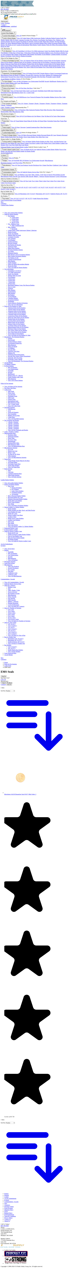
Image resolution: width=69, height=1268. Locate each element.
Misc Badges (15, 54)
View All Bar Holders (14, 651)
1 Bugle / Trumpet (28, 103)
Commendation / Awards (7, 169)
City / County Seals (28, 92)
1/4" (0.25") (41, 187)
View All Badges (13, 560)
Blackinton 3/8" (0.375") (43, 194)
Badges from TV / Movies (15, 375)
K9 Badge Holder (30, 151)
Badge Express (55, 38)
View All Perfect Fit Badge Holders (18, 505)
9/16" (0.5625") (11, 189)
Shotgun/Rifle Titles (6, 111)
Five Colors (57, 181)
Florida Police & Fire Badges (35, 64)
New (2, 202)
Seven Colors (12, 617)
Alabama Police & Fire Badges (34, 60)
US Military (22, 75)
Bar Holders (6, 198)
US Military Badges (15, 79)
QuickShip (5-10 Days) (24, 51)
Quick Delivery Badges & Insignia (22, 56)
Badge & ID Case (31, 149)
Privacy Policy (8, 1218)
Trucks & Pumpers (35, 97)
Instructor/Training (34, 110)
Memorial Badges (17, 43)
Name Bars (6, 121)
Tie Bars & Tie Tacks (51, 116)
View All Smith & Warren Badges (17, 267)
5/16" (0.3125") (49, 187)
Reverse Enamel (15, 41)
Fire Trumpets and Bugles (10, 103)
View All (18, 35)
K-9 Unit (24, 116)
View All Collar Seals (14, 406)
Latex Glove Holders (17, 491)
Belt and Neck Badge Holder (16, 151)
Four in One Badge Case (15, 536)
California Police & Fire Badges (22, 62)
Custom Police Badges (7, 33)
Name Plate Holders (13, 465)
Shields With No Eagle (11, 40)
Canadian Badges (55, 54)
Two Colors (35, 181)
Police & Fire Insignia (7, 85)
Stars (18, 127)
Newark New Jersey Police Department (19, 77)
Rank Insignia (6, 127)
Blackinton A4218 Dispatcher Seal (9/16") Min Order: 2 (20, 794)
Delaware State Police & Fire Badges (15, 64)
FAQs (6, 1211)
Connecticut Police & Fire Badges (17, 316)
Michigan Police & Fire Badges (14, 67)
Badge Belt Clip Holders (16, 137)
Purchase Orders (9, 1206)
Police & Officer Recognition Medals (56, 45)
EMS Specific (29, 176)
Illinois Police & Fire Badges (16, 322)
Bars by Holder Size (8, 194)
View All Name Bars (14, 467)
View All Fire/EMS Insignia (16, 419)
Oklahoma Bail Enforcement (16, 354)
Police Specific (13, 176)
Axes (28, 97)
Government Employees (61, 73)
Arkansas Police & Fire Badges (17, 311)
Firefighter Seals (42, 91)
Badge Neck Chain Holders (52, 143)
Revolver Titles (51, 110)
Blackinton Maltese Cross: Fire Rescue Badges (52, 53)
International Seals (6, 92)
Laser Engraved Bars (7, 200)
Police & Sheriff (13, 75)
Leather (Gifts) (39, 143)
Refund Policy (8, 1213)
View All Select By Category (16, 606)
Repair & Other (5, 46)
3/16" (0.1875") (33, 187)
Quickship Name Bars (53, 121)
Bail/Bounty (53, 81)
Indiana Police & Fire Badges (21, 65)
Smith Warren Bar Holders (40, 198)
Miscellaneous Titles (18, 111)
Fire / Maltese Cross (58, 40)
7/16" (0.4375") (12, 632)
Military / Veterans (39, 176)
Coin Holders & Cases (14, 512)
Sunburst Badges (5, 41)
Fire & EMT (36, 73)
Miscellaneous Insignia (9, 116)
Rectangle (14, 229)
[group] (36, 955)
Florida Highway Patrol (47, 73)
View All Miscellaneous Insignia (17, 457)
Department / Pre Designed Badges (12, 73)
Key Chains (43, 165)
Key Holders (15, 489)
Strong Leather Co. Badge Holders (12, 141)
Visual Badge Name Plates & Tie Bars (26, 121)
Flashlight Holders (17, 492)
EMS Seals (50, 91)
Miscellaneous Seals (17, 92)
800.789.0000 (5, 9)
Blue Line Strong (23, 145)
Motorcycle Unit (31, 116)
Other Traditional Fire (18, 225)
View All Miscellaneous (14, 576)
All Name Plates (42, 121)
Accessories (15, 494)
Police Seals (26, 91)
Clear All (3, 679)
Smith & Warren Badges (9, 38)
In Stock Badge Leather (21, 147)
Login (2, 23)
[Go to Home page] (13, 19)
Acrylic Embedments (7, 153)
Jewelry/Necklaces (34, 165)
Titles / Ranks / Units (37, 174)
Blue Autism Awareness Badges (53, 43)
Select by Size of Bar (8, 187)
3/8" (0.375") (58, 187)
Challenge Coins (57, 165)
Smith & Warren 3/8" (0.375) (59, 194)
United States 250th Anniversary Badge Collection (36, 38)
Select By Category (8, 174)
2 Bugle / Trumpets (39, 103)
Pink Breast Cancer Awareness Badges (33, 43)
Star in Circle (15, 222)
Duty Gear (45, 137)
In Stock (3, 155)
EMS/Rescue (23, 97)
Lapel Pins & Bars (17, 163)
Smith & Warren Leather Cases (11, 149)
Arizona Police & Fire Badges (51, 60)
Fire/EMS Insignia (8, 97)
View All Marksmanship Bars (16, 446)
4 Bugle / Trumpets (61, 103)
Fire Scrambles (45, 97)
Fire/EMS (41, 81)
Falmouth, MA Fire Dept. (38, 77)
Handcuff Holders (17, 488)
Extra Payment (8, 1208)
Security (47, 81)
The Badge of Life (10, 45)
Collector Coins (12, 574)
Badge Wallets (32, 141)
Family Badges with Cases (12, 83)
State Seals (19, 91)
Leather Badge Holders (7, 130)
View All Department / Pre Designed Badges (20, 361)
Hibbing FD (49, 75)
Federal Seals (58, 91)
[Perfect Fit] (16, 1256)
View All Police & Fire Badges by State (19, 335)
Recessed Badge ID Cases (48, 135)
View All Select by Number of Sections (19, 621)
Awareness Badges (13, 300)
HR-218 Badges (23, 81)
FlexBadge (8, 56)
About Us (7, 1221)
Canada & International (22, 45)
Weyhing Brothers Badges (15, 250)
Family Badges (41, 45)
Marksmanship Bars (8, 110)
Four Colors (50, 181)
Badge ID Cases (15, 143)
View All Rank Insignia (14, 477)
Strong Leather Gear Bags (27, 143)
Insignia (6, 1195)
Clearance (3, 203)
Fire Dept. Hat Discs (27, 88)
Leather (6, 1197)
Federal (30, 73)
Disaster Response (50, 176)
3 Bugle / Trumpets (50, 103)
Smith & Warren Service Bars (30, 172)
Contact (3, 25)
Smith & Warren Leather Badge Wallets (47, 149)
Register (7, 23)
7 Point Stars (27, 53)
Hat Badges (38, 54)
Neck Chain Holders (29, 137)
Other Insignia (61, 116)
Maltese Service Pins (56, 97)
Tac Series (8, 43)
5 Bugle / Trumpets (6, 105)
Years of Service (48, 174)
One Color (28, 181)
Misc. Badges (12, 227)
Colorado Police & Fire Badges (41, 62)
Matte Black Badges (48, 41)
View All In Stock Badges (15, 380)
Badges (5, 160)
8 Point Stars (34, 53)
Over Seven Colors (10, 183)
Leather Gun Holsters (14, 520)
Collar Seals (6, 91)
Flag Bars (49, 165)
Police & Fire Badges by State (11, 60)
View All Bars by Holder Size (16, 643)
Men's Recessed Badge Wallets (32, 135)
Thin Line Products (22, 165)
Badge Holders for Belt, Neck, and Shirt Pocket (49, 141)
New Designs (34, 40)
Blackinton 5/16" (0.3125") (28, 194)
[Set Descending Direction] (34, 758)
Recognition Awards (59, 174)
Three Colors (42, 181)
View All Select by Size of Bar (16, 635)
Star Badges (49, 40)
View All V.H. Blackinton (15, 304)
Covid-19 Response (61, 176)
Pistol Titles (43, 110)
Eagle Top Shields (50, 51)
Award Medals (46, 54)
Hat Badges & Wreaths (26, 41)
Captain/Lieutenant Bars (33, 127)
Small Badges (23, 54)
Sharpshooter (60, 110)
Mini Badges (33, 45)
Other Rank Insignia (45, 127)
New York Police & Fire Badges (52, 67)
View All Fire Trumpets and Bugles (18, 430)
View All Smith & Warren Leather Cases (19, 541)
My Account (4, 21)
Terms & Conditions (10, 1216)
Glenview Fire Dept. (39, 75)
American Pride (38, 41)
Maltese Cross (24, 174)
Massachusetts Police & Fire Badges (18, 327)
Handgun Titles (24, 110)
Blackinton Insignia (6, 163)
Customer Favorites (24, 40)
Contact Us (7, 1219)
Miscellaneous (5, 75)
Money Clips (40, 116)
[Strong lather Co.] (15, 1263)
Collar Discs (11, 417)
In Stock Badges (7, 81)
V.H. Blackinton (7, 51)
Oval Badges (41, 40)
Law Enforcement (33, 81)
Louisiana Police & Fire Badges (39, 65)
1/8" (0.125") (24, 187)
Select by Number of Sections (11, 181)
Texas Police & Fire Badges (16, 333)
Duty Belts (39, 137)
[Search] (1, 28)
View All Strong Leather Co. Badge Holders (20, 526)
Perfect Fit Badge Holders (10, 135)
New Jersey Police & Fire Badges (33, 67)
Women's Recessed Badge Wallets (17, 499)
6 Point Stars (19, 53)
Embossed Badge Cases (7, 147)
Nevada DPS (29, 75)
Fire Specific (22, 176)
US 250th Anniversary (38, 51)
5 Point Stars (12, 53)
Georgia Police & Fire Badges (52, 64)
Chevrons (23, 127)
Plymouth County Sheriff (53, 77)
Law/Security (33, 91)
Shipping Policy (8, 1210)
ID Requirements (9, 1214)
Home (6, 662)
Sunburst (8, 54)
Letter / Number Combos (8, 107)
